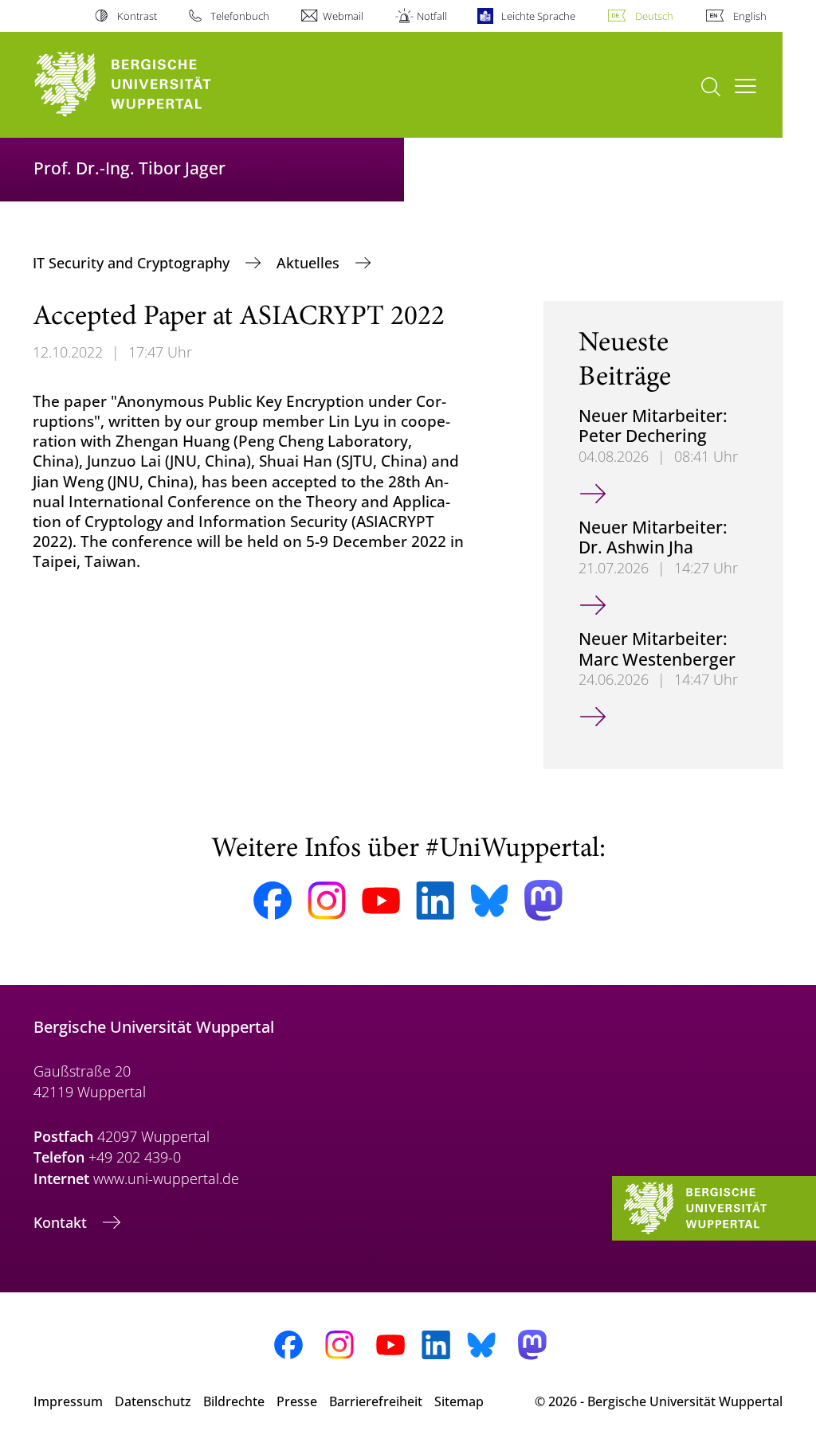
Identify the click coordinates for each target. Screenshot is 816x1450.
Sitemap (459, 1401)
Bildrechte (234, 1401)
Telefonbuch (239, 16)
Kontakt (62, 1222)
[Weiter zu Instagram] (327, 900)
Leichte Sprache (538, 16)
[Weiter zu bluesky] (489, 900)
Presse (297, 1401)
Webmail (343, 16)
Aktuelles (310, 262)
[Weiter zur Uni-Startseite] (151, 84)
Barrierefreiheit (375, 1401)
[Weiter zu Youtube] (381, 900)
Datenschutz (153, 1401)
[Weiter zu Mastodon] (543, 900)
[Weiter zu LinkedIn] (435, 900)
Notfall (432, 16)
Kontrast (136, 16)
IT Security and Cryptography (133, 262)
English (750, 16)
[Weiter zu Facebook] (272, 900)
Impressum (68, 1401)
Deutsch (654, 16)
